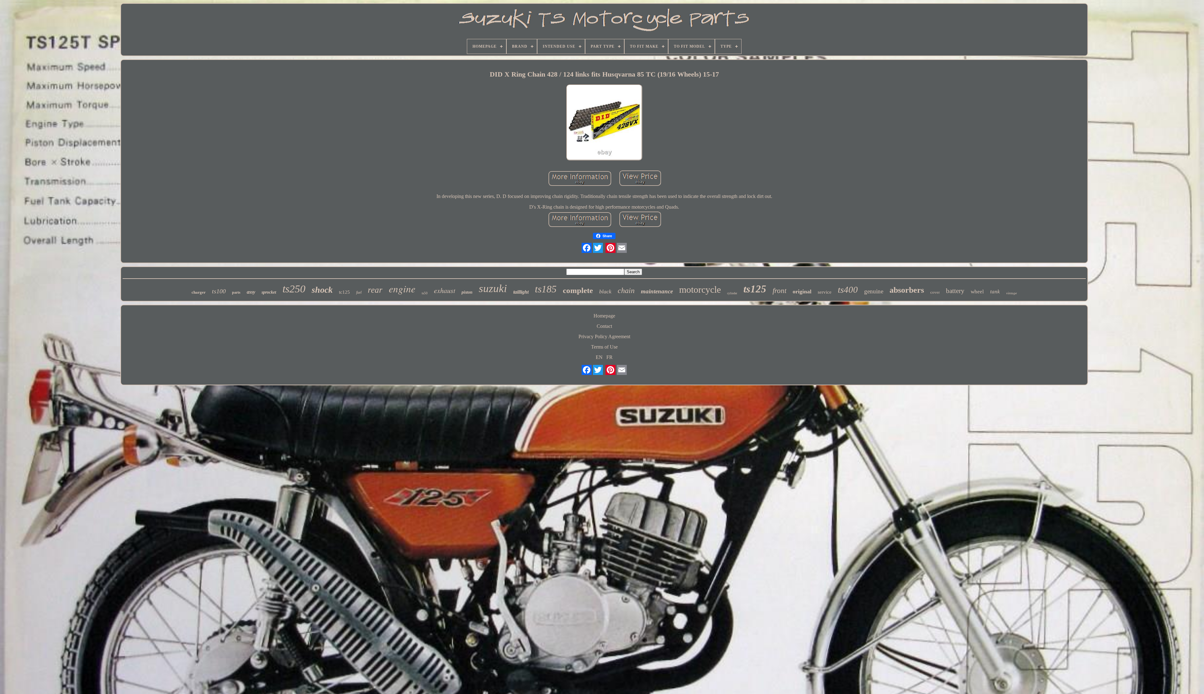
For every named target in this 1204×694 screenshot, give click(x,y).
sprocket (268, 292)
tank (995, 292)
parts (236, 292)
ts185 (546, 289)
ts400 (848, 290)
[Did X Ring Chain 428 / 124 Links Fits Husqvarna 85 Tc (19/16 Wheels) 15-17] (604, 123)
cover (935, 292)
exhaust (444, 290)
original (802, 291)
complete (578, 290)
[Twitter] (598, 248)
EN (599, 357)
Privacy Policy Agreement (604, 336)
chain (626, 290)
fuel (359, 292)
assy (251, 292)
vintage (1011, 293)
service (825, 292)
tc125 (344, 292)
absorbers (907, 290)
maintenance (657, 291)
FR (609, 357)
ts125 (754, 289)
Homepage (604, 315)
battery (955, 291)
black (605, 291)
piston (467, 292)
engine (402, 288)
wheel (977, 292)
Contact (604, 326)
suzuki (493, 288)
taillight (521, 292)
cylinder (732, 293)
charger (199, 292)
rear (375, 290)
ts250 (294, 289)
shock (322, 290)
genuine (873, 291)
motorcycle (700, 289)
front (779, 291)
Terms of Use (604, 347)
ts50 (425, 293)
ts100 (219, 291)
